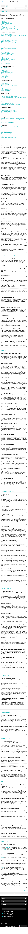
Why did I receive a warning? (6, 58)
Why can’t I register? (5, 22)
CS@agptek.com (9, 916)
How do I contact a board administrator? (8, 137)
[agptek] (14, 1)
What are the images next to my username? (9, 40)
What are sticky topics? (5, 75)
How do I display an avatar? (6, 41)
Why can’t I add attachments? (6, 57)
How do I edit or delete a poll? (6, 54)
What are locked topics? (5, 76)
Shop (3, 901)
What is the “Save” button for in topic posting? (9, 60)
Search (25, 8)
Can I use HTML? (4, 69)
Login (2, 8)
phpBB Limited (7, 847)
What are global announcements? (7, 72)
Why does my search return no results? (8, 110)
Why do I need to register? (6, 20)
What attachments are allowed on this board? (9, 126)
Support (4, 904)
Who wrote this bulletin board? (6, 132)
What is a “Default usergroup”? (6, 89)
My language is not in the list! (6, 39)
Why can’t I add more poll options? (7, 53)
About (3, 898)
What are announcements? (6, 73)
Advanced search (27, 8)
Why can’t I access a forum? (6, 55)
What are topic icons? (5, 77)
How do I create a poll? (5, 52)
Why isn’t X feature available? (6, 133)
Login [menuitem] (26, 6)
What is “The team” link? (5, 90)
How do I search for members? (6, 112)
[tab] (14, 898)
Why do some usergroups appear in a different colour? (11, 88)
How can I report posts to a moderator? (8, 59)
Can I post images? (4, 71)
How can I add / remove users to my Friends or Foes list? (11, 104)
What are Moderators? (5, 83)
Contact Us (5, 909)
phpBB (16, 304)
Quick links (2, 6)
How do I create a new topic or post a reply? (9, 48)
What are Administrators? (6, 82)
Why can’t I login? (4, 24)
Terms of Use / (14, 926)
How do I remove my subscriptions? (7, 122)
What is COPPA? (4, 21)
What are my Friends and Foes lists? (7, 103)
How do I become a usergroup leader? (8, 87)
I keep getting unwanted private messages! (9, 96)
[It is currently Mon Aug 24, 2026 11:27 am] (25, 11)
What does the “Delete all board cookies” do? (9, 29)
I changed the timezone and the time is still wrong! (10, 38)
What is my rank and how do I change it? (8, 42)
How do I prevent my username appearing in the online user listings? (13, 35)
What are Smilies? (4, 70)
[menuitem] (22, 893)
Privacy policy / (8, 926)
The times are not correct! (6, 36)
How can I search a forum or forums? (8, 109)
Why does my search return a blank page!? (9, 111)
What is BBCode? (4, 67)
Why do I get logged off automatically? (8, 28)
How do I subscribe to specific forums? (8, 121)
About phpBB (3, 849)
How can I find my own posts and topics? (8, 114)
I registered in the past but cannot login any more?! (10, 26)
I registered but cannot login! (6, 23)
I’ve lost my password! (5, 27)
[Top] (26, 155)
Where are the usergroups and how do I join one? (10, 85)
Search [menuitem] (26, 11)
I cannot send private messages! (7, 95)
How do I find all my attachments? (7, 128)
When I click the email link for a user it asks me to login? (11, 44)
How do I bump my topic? (5, 63)
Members (7, 6)
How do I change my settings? (6, 34)
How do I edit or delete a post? (6, 49)
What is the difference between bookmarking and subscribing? (12, 118)
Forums (4, 6)
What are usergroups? (5, 84)
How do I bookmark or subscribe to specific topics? (10, 119)
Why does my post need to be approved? (8, 62)
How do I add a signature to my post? (8, 51)
